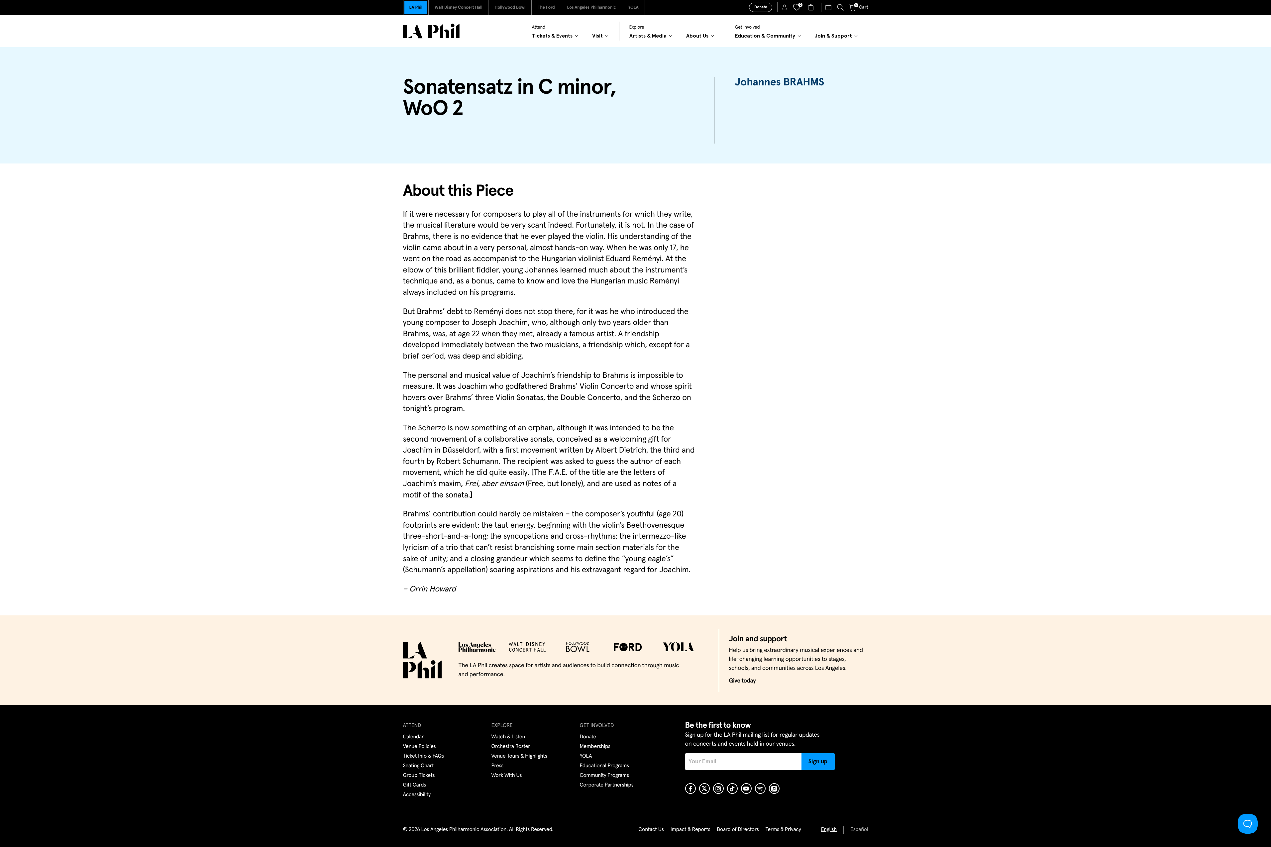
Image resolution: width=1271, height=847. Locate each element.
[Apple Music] (774, 788)
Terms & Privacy (783, 829)
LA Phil (415, 7)
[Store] (811, 7)
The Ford (546, 7)
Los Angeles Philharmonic (591, 7)
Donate (760, 7)
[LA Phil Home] (431, 31)
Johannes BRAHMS (779, 82)
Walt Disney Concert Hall (458, 7)
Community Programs (604, 775)
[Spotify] (760, 788)
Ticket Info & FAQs (423, 756)
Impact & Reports (690, 829)
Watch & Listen (508, 737)
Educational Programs (604, 766)
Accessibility (417, 794)
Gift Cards (414, 785)
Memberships (595, 746)
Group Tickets (419, 775)
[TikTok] (732, 788)
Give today (742, 681)
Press (497, 766)
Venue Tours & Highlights (519, 756)
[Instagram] (718, 788)
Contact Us (651, 829)
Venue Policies (419, 746)
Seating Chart (418, 766)
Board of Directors (738, 829)
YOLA (633, 7)
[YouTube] (746, 788)
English (829, 829)
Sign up (817, 762)
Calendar (413, 737)
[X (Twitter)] (704, 788)
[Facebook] (690, 788)
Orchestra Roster (510, 746)
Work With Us (506, 775)
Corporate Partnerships (607, 785)
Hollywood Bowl (509, 7)
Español (859, 829)
